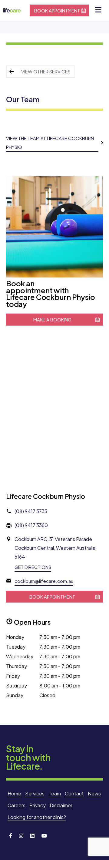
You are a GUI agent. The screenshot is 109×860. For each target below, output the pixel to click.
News (94, 793)
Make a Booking (52, 319)
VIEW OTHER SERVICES (46, 71)
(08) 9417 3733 (31, 511)
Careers (16, 805)
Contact (74, 793)
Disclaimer (61, 805)
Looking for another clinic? (37, 817)
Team (54, 793)
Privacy (37, 805)
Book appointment (57, 10)
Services (35, 793)
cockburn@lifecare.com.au (44, 581)
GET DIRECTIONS (33, 567)
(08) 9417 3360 (31, 525)
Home (14, 793)
